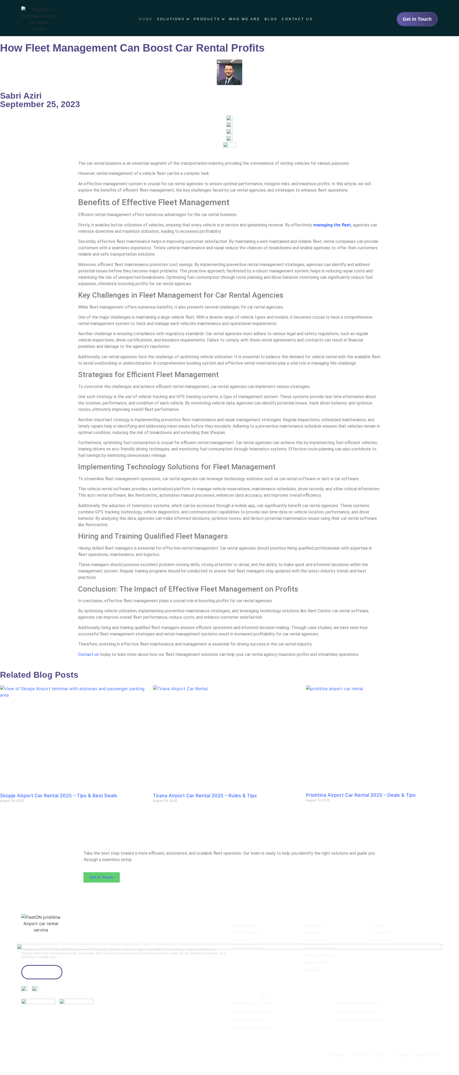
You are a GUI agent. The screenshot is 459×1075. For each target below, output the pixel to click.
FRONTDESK (314, 926)
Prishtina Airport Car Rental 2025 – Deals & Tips (361, 795)
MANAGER (312, 933)
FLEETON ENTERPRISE (359, 1020)
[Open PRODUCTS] (223, 19)
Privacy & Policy (371, 1056)
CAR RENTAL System (252, 1003)
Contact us (88, 654)
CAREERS (241, 940)
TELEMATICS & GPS (356, 1012)
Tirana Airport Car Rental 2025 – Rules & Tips (205, 795)
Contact (339, 1056)
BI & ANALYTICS (247, 1020)
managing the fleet (332, 224)
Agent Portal (317, 963)
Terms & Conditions (417, 1056)
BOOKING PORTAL (319, 955)
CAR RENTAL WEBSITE (253, 1029)
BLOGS (379, 926)
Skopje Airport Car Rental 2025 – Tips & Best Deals (58, 795)
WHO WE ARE (244, 926)
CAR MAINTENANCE (250, 1012)
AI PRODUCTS (316, 940)
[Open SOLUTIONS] (187, 19)
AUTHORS (382, 940)
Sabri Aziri (21, 95)
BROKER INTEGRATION (359, 1003)
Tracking (312, 970)
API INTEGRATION (319, 948)
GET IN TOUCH (246, 933)
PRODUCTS (383, 933)
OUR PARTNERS (247, 948)
